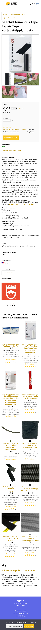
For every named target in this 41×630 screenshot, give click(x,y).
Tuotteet (5, 14)
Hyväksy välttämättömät (14, 626)
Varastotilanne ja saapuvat (11, 151)
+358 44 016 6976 (22, 614)
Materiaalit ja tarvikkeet (18, 14)
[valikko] (3, 4)
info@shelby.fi (21, 616)
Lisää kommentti (8, 273)
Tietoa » (33, 623)
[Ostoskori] (33, 3)
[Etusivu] (12, 6)
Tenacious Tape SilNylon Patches (21, 204)
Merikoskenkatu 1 (20, 603)
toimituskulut (21, 108)
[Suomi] (37, 3)
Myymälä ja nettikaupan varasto (14, 129)
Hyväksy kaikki (28, 626)
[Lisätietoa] (2, 252)
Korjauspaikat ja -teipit (9, 18)
